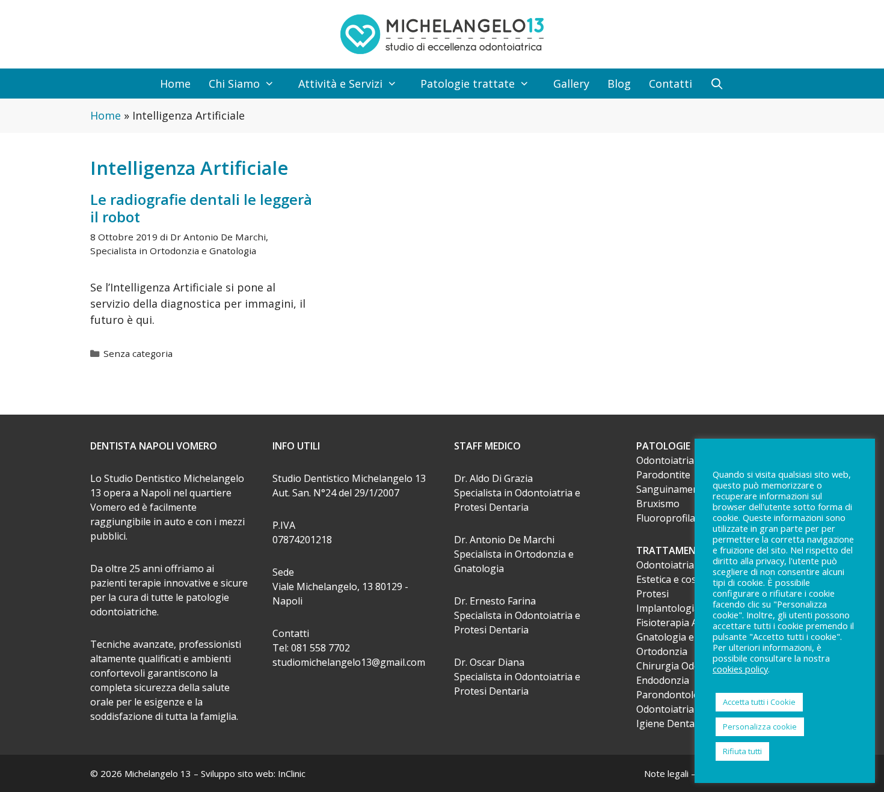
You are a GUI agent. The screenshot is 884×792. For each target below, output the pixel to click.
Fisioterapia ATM (674, 622)
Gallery (571, 83)
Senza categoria (138, 353)
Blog (619, 83)
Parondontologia (674, 694)
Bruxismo (658, 503)
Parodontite (663, 474)
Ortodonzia (661, 651)
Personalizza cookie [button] (760, 726)
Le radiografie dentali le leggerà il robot (201, 208)
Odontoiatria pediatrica (688, 460)
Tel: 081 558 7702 (311, 647)
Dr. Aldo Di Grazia (493, 478)
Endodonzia (662, 680)
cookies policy (740, 669)
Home (175, 83)
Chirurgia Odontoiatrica (689, 665)
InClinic (291, 773)
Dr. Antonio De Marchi (504, 539)
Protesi (652, 593)
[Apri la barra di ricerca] (717, 84)
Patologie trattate (467, 83)
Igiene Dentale (669, 723)
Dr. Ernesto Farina (495, 601)
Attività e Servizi (340, 83)
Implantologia (667, 608)
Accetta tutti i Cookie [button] (759, 701)
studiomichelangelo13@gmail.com (348, 662)
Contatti (670, 83)
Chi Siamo (234, 83)
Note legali (666, 773)
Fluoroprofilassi (671, 518)
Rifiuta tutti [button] (742, 751)
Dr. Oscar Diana (489, 662)
